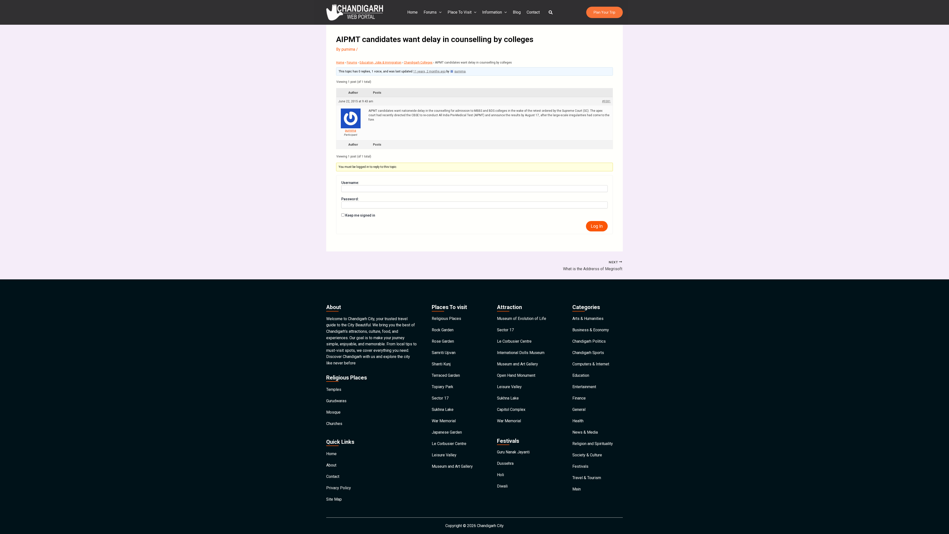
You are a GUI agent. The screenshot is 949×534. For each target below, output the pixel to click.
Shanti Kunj (441, 364)
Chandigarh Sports (588, 352)
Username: (350, 183)
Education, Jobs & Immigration (380, 62)
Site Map (334, 499)
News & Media (585, 432)
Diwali (502, 486)
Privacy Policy (338, 488)
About (331, 465)
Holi (500, 474)
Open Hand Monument (516, 375)
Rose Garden (443, 341)
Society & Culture (587, 455)
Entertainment (584, 386)
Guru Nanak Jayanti (513, 452)
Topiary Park (442, 386)
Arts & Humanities (588, 318)
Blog (517, 12)
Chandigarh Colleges (418, 62)
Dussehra (505, 463)
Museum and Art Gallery (452, 466)
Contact (533, 12)
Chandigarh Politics (589, 341)
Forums (430, 12)
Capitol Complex (511, 409)
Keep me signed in (360, 215)
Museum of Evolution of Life (521, 318)
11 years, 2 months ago (429, 71)
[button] (551, 12)
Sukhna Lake (442, 409)
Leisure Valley (444, 455)
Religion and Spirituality (592, 443)
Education (580, 375)
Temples (333, 389)
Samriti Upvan (443, 352)
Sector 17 (440, 398)
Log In (597, 226)
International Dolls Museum (520, 352)
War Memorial (444, 421)
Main (576, 489)
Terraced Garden (446, 375)
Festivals (580, 466)
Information (492, 12)
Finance (579, 398)
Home (412, 12)
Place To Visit (460, 12)
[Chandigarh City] (354, 12)
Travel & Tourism (586, 477)
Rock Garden (442, 330)
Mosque (333, 412)
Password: (350, 199)
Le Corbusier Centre (449, 443)
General (578, 409)
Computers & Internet (590, 364)
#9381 (606, 101)
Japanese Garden (447, 432)
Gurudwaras (336, 401)
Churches (334, 423)
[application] (439, 12)
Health (577, 421)
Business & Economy (590, 330)
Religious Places (446, 318)
